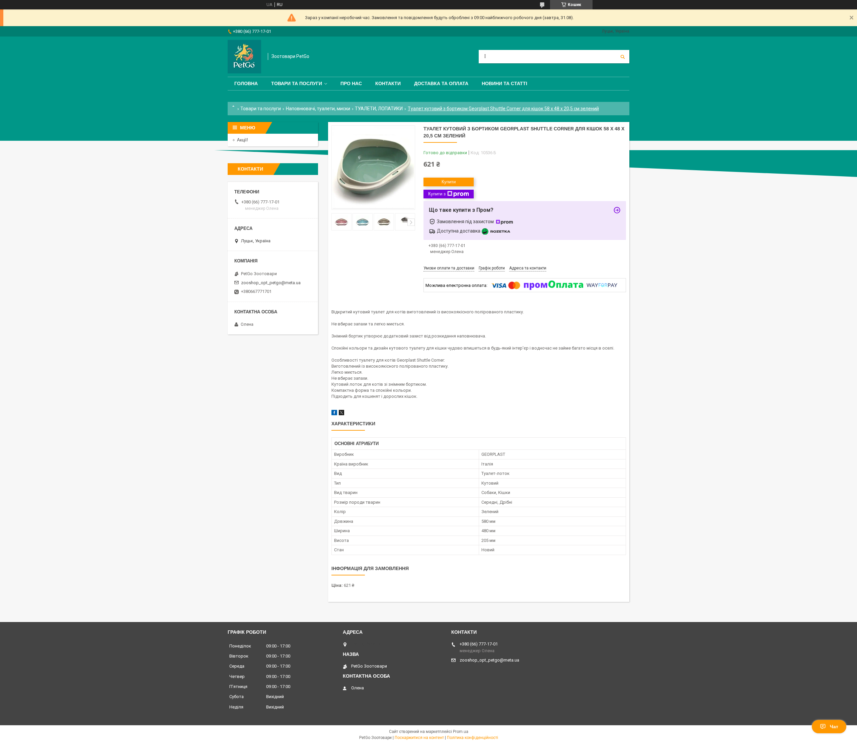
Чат (834, 726)
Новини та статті (504, 83)
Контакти (388, 83)
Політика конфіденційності (472, 737)
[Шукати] (622, 56)
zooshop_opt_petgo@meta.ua (271, 282)
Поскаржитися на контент (419, 737)
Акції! (242, 139)
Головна (246, 83)
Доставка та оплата (441, 83)
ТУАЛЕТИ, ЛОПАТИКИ (379, 108)
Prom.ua (460, 731)
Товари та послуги (296, 83)
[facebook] (334, 413)
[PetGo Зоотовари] (244, 56)
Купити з (437, 193)
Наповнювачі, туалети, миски (318, 108)
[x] (341, 413)
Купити (449, 181)
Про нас (351, 83)
